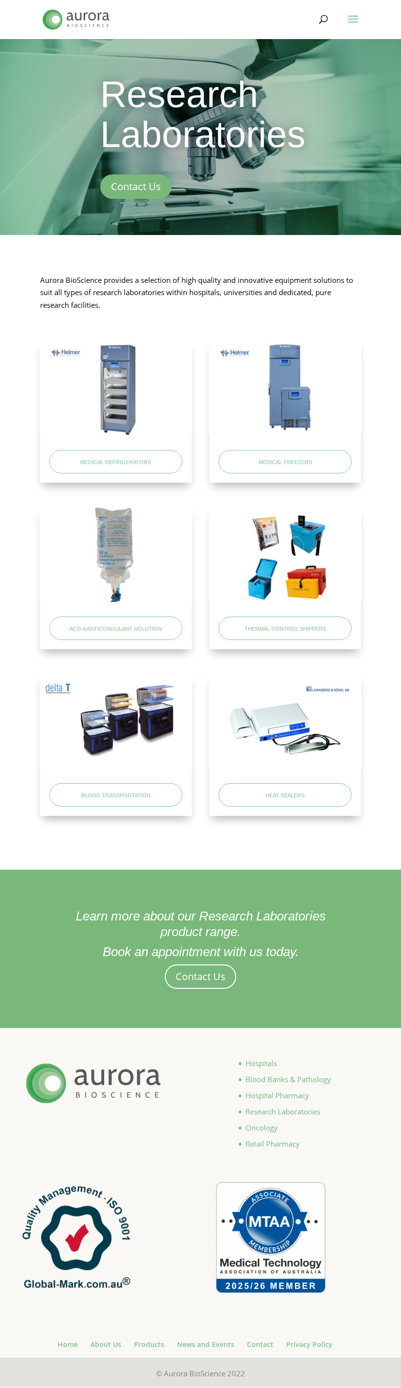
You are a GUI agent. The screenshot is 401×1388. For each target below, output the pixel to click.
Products (149, 1344)
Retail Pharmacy (272, 1144)
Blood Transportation (116, 794)
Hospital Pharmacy (277, 1095)
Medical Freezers (285, 461)
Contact (260, 1344)
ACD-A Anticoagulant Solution (115, 628)
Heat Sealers (285, 794)
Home (68, 1344)
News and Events (205, 1344)
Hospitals (261, 1063)
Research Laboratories (282, 1111)
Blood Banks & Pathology (288, 1079)
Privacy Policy (309, 1344)
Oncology (261, 1127)
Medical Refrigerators (115, 461)
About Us (105, 1344)
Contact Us (136, 186)
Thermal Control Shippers (285, 628)
